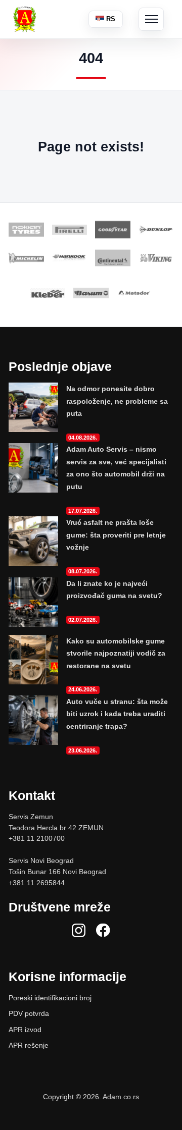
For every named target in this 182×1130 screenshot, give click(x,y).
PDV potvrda (29, 1013)
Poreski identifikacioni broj (50, 998)
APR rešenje (29, 1045)
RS (109, 19)
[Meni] (151, 19)
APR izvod (25, 1030)
